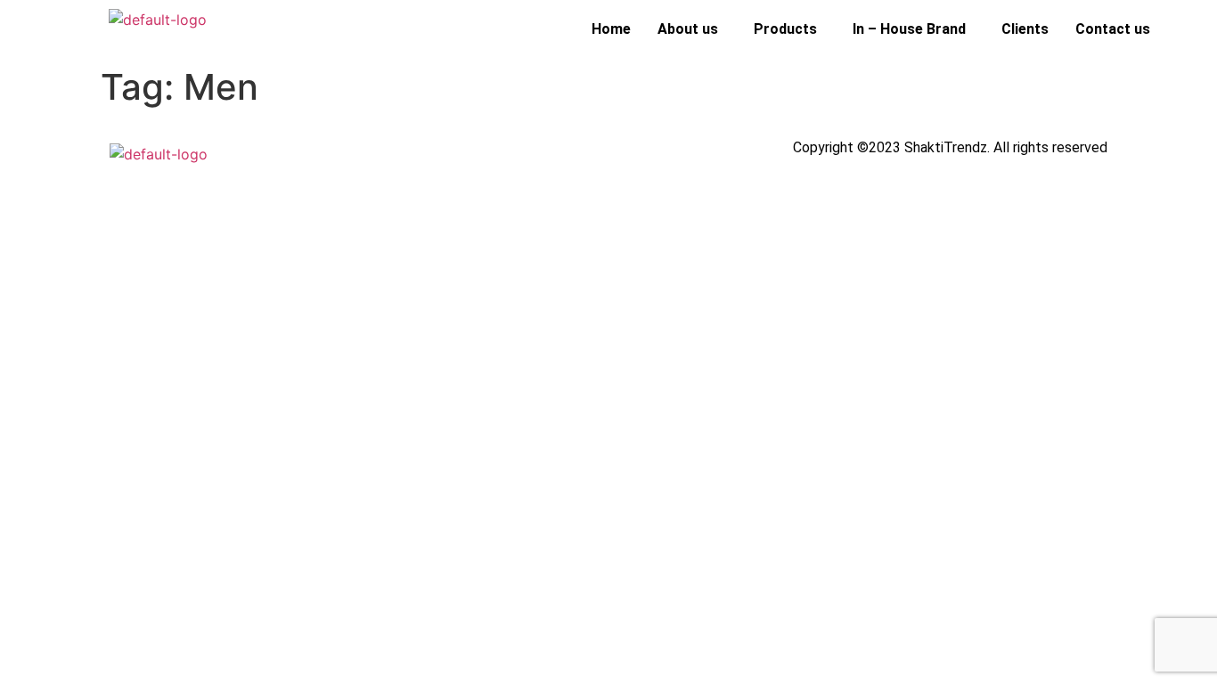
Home (611, 28)
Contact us (1112, 28)
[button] (692, 29)
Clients (1025, 28)
